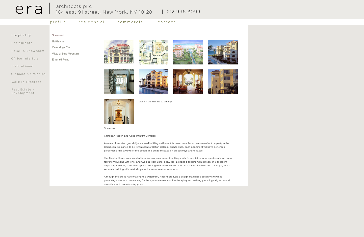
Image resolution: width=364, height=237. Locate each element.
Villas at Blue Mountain (65, 53)
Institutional (22, 66)
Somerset (58, 35)
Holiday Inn (58, 41)
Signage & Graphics (28, 74)
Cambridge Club (61, 47)
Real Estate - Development (23, 91)
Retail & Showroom (28, 51)
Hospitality (21, 35)
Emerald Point (60, 59)
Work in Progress (26, 82)
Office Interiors (25, 58)
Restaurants (21, 43)
